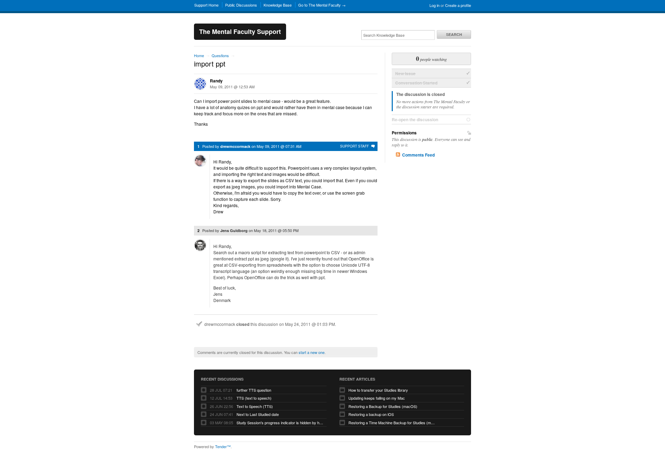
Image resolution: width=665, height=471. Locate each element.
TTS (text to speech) (254, 398)
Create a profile (458, 5)
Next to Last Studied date (258, 414)
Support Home (206, 5)
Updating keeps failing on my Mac (376, 398)
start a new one (312, 352)
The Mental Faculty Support (240, 31)
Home (199, 55)
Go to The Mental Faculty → (322, 5)
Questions (220, 55)
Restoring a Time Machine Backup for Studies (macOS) (391, 422)
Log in (434, 5)
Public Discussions (241, 5)
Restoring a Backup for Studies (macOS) (382, 406)
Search (454, 34)
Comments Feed (418, 155)
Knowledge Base (278, 5)
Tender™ (223, 446)
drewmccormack (235, 146)
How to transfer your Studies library (378, 390)
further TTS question (254, 390)
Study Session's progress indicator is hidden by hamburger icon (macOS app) (280, 422)
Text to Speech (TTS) (255, 406)
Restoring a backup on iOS (371, 414)
